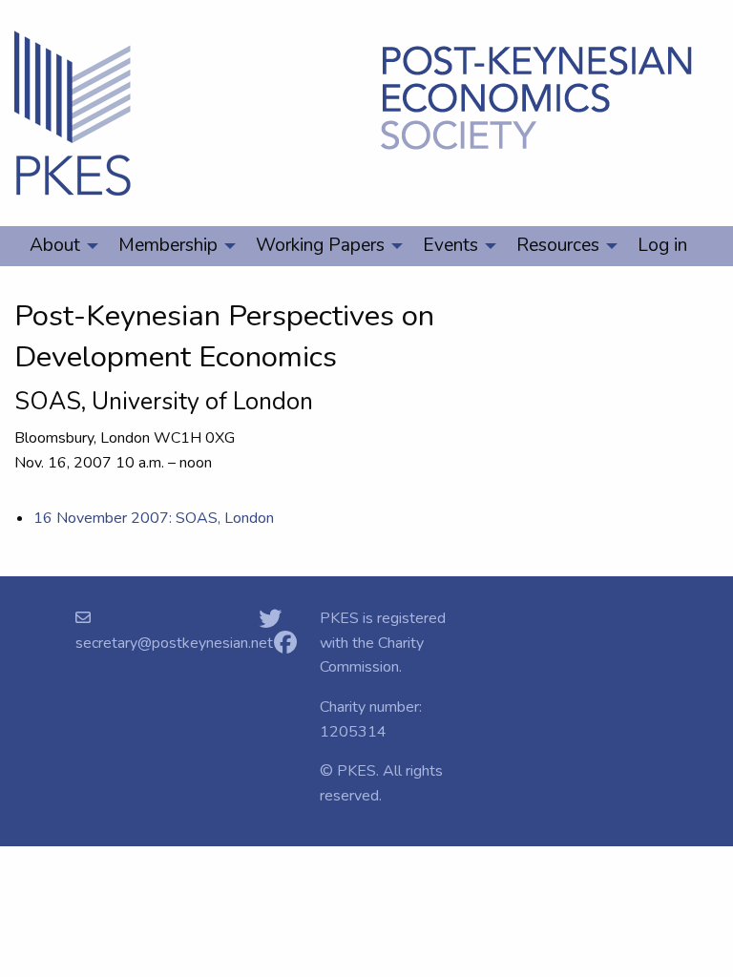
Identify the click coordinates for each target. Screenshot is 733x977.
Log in (662, 245)
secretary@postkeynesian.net (174, 643)
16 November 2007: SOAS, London (153, 518)
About (55, 245)
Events (450, 245)
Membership (168, 245)
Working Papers (320, 245)
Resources (557, 245)
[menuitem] (58, 246)
